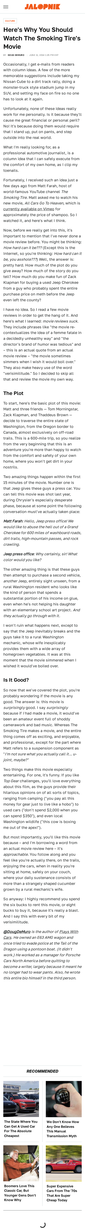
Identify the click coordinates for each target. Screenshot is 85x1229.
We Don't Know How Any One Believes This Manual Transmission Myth (63, 1129)
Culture (10, 21)
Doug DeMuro (16, 55)
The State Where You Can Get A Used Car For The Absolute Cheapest (21, 1129)
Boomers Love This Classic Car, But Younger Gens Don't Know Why (20, 1193)
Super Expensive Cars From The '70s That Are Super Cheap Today (62, 1193)
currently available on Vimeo (28, 209)
